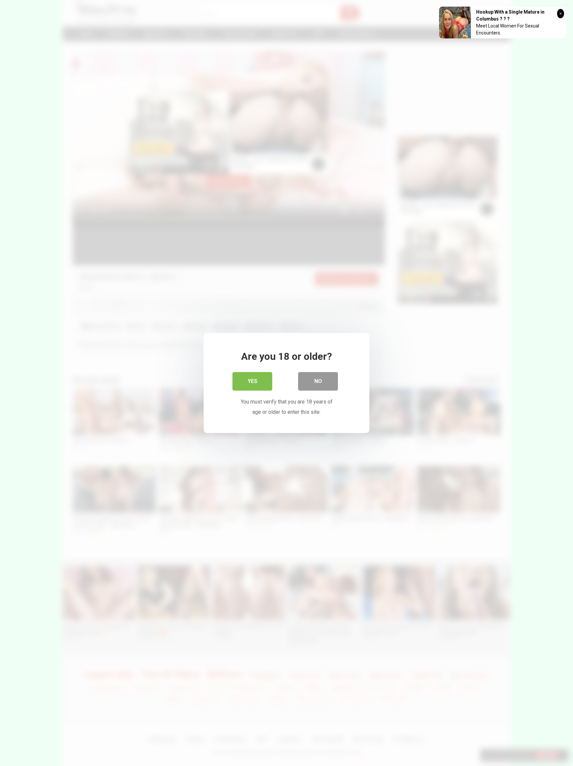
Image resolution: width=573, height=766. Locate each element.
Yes (252, 381)
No (318, 381)
